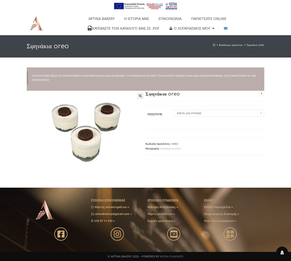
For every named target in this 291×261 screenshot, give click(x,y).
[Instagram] (117, 234)
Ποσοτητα (154, 114)
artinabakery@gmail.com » (113, 214)
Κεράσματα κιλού (170, 148)
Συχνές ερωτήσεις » (161, 221)
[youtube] (173, 234)
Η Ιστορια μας (136, 18)
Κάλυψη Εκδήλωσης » (162, 207)
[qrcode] (230, 234)
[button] (140, 96)
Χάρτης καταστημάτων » (112, 207)
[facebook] (61, 234)
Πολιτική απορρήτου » (220, 221)
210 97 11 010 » (104, 221)
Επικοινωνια (170, 18)
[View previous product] (261, 93)
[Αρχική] (214, 45)
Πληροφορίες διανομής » (221, 214)
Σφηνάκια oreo (255, 45)
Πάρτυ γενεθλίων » (161, 214)
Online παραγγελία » (218, 207)
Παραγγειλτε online (208, 18)
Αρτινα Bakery (101, 18)
